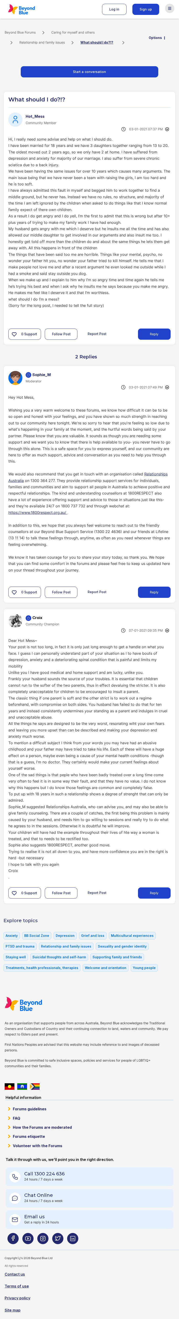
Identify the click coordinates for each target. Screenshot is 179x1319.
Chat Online (38, 1195)
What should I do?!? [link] (96, 42)
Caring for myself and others (73, 32)
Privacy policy (17, 1298)
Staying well (16, 957)
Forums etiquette (29, 1136)
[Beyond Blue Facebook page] (13, 1241)
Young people (144, 968)
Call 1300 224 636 (44, 1174)
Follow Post (61, 334)
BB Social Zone (36, 936)
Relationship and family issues (42, 42)
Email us (34, 1216)
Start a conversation (89, 72)
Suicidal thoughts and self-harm (59, 957)
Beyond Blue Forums (28, 9)
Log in (114, 9)
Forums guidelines (29, 1109)
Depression (65, 936)
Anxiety (12, 936)
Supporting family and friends (117, 957)
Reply (154, 334)
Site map (13, 1310)
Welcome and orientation (105, 968)
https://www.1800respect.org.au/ (37, 512)
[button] (14, 334)
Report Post (97, 334)
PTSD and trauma (20, 946)
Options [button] (155, 38)
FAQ (16, 1118)
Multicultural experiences (132, 936)
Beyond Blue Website (32, 1004)
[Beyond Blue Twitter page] (57, 1241)
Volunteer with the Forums (37, 1145)
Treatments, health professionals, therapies (42, 968)
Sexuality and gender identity (122, 946)
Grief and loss (92, 936)
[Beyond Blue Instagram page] (42, 1241)
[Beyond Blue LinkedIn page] (72, 1241)
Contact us (15, 1274)
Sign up (146, 9)
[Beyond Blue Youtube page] (28, 1241)
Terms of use (17, 1286)
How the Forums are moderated (42, 1127)
